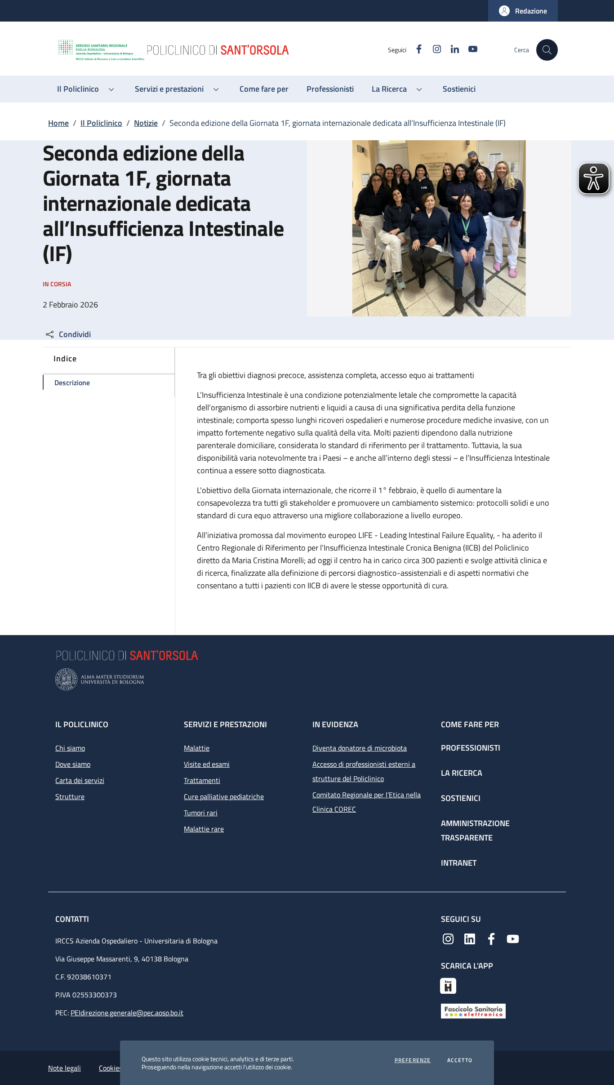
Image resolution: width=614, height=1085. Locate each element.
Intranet (458, 863)
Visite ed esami (207, 764)
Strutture (70, 796)
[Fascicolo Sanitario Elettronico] (473, 1010)
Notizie (146, 123)
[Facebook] (491, 938)
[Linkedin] (470, 938)
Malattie (196, 748)
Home (58, 123)
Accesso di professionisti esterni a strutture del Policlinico (363, 771)
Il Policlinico (101, 123)
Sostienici (461, 798)
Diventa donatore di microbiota (359, 748)
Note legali (64, 1068)
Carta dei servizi (79, 780)
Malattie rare (204, 828)
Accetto (459, 1060)
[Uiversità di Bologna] (307, 679)
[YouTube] (513, 938)
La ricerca (461, 773)
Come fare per (470, 724)
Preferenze (413, 1060)
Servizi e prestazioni (225, 724)
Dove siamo (72, 764)
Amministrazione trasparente (475, 830)
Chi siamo (70, 748)
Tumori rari (201, 812)
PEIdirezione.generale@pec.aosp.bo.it (127, 1012)
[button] (523, 11)
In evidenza (335, 724)
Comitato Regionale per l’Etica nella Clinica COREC (366, 801)
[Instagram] (448, 938)
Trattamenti (202, 780)
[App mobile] (448, 984)
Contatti (73, 919)
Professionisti (470, 748)
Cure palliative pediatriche (224, 796)
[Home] (222, 50)
